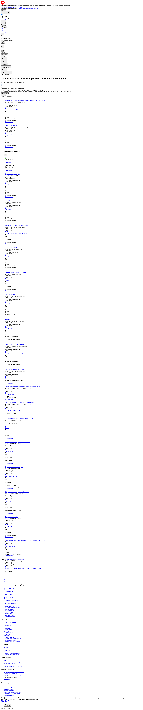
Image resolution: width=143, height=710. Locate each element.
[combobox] (8, 38)
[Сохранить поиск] (2, 46)
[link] (3, 25)
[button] (2, 29)
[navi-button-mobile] (2, 34)
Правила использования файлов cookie (29, 8)
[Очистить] (3, 42)
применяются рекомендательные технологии (33, 698)
